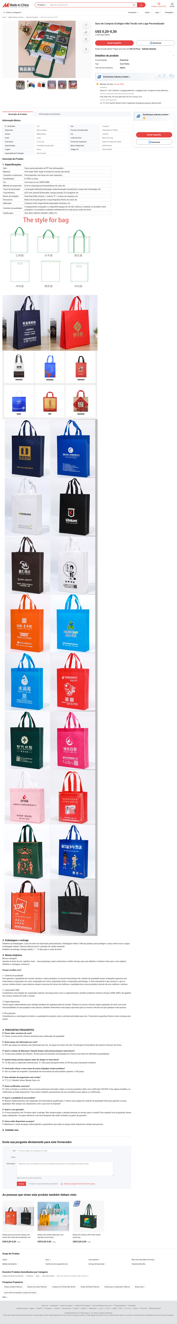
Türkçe (135, 1308)
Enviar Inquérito (114, 43)
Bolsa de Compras (32, 17)
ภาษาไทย (127, 1308)
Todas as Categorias (13, 12)
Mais (4, 1297)
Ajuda (147, 12)
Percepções (132, 1305)
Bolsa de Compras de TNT (49, 17)
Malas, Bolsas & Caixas (16, 17)
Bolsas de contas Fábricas (37, 1287)
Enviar (21, 1183)
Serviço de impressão (96, 1264)
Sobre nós (44, 1305)
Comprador (132, 12)
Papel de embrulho (138, 1264)
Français (57, 1308)
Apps (157, 12)
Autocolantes (93, 1259)
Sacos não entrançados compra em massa (20, 1292)
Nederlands (92, 1308)
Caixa (4, 1259)
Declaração (54, 1305)
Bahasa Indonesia (155, 1308)
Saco (47, 1259)
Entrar (172, 6)
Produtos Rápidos (120, 1305)
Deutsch (83, 1308)
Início (4, 17)
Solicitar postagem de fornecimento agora (78, 1184)
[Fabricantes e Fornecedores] (15, 4)
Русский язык (66, 1308)
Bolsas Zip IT (139, 1287)
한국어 (107, 1308)
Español (39, 1308)
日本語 (114, 1308)
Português (48, 1308)
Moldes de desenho (9, 1264)
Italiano (76, 1308)
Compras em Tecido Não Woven (64, 1287)
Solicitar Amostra (149, 49)
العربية (101, 1308)
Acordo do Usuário (66, 1305)
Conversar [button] (156, 43)
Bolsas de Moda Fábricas (90, 1287)
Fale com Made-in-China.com (101, 1305)
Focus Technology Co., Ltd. (84, 1313)
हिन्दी (120, 1308)
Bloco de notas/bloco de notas (143, 1259)
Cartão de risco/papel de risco (57, 1264)
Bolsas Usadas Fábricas (13, 1287)
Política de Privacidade (82, 1305)
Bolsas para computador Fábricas (117, 1287)
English (32, 1308)
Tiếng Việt (143, 1308)
